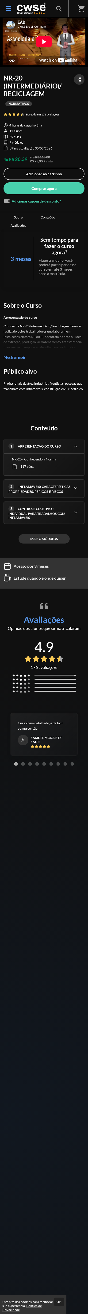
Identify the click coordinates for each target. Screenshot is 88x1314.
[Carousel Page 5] (44, 763)
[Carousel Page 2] (23, 763)
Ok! (59, 1302)
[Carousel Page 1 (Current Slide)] (15, 763)
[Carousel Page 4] (37, 763)
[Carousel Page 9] (72, 763)
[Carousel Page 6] (51, 763)
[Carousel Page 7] (58, 763)
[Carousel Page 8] (65, 763)
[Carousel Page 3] (30, 763)
